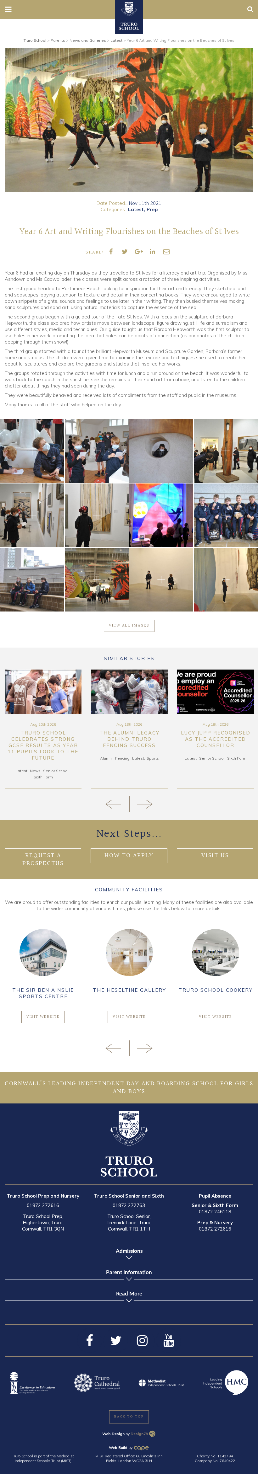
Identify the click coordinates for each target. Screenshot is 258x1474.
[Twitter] (115, 1340)
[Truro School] (129, 9)
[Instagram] (142, 1340)
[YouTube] (168, 1340)
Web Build (118, 1447)
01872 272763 (129, 1205)
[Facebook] (89, 1340)
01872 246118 (215, 1212)
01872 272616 (43, 1205)
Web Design (113, 1433)
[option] (129, 120)
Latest (136, 209)
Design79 (139, 1433)
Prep (152, 209)
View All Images (129, 625)
